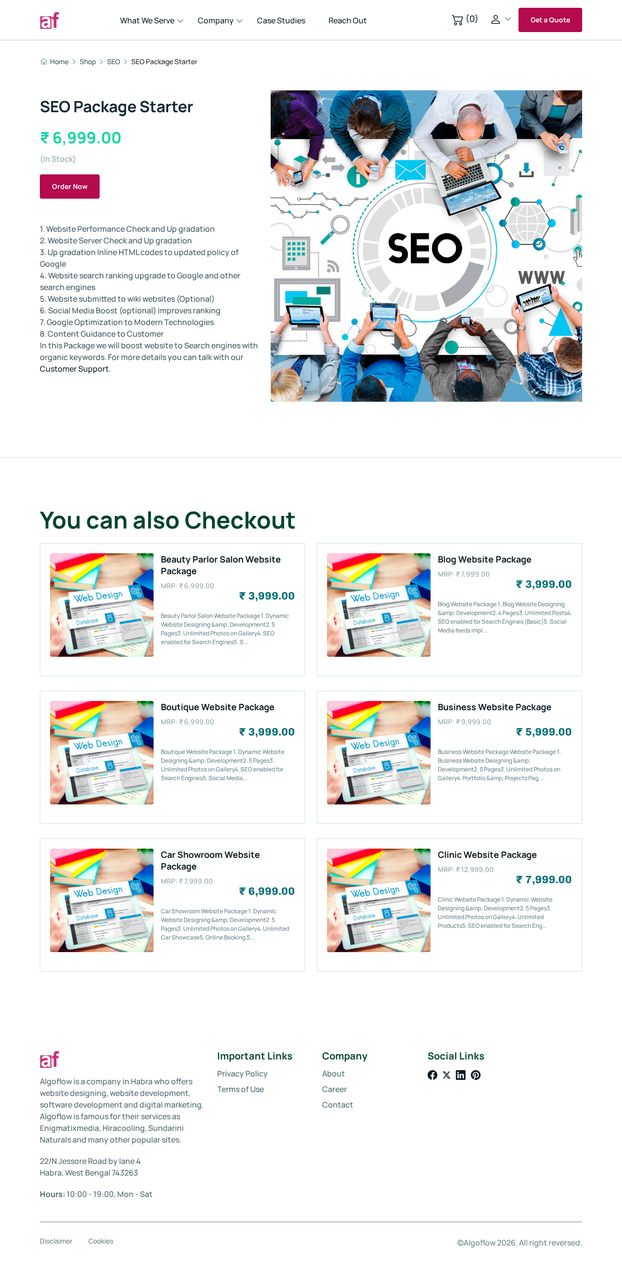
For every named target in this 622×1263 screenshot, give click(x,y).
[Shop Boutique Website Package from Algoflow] (102, 801)
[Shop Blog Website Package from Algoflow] (379, 654)
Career (334, 1089)
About (333, 1073)
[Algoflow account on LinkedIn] (461, 1074)
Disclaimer (56, 1241)
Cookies (100, 1241)
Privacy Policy (242, 1073)
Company (216, 20)
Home (59, 61)
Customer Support (74, 368)
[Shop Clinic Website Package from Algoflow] (379, 949)
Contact (337, 1104)
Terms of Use (240, 1089)
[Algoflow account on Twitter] (447, 1074)
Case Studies (281, 20)
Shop (88, 61)
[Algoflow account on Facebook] (433, 1074)
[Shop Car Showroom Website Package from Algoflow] (102, 949)
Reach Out (347, 20)
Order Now (69, 186)
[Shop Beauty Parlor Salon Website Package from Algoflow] (102, 654)
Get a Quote (550, 19)
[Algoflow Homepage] (76, 20)
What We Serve (147, 20)
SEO (113, 61)
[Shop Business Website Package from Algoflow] (379, 801)
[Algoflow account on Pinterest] (476, 1074)
